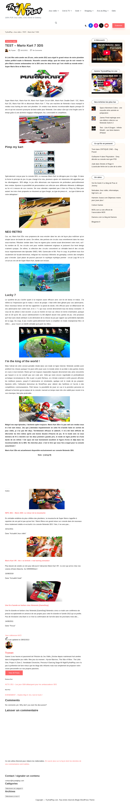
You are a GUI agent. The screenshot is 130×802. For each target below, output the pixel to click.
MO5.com (95, 210)
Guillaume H (96, 157)
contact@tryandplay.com (14, 781)
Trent (93, 149)
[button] (118, 25)
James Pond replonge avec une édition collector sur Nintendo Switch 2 (110, 120)
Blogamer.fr (96, 222)
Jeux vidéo (17, 32)
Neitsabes (95, 190)
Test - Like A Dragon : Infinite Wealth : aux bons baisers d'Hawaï (111, 130)
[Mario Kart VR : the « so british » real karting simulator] (44, 546)
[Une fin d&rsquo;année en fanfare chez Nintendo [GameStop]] (44, 591)
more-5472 (17, 635)
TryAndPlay (8, 32)
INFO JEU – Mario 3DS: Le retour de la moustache (25, 513)
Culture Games (97, 205)
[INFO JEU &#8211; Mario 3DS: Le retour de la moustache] (44, 499)
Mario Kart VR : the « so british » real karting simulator (27, 561)
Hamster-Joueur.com (100, 198)
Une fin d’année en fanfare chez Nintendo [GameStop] (27, 605)
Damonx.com (97, 217)
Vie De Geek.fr (97, 183)
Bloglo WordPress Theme (84, 800)
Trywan (9, 652)
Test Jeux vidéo (11, 41)
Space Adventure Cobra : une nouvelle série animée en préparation (111, 110)
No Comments (37, 50)
